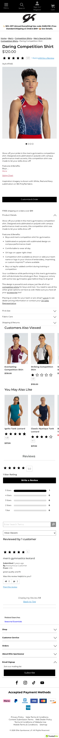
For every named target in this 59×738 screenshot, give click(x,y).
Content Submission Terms (21, 719)
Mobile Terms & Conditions (25, 724)
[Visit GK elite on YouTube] (42, 682)
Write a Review (46, 58)
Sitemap (43, 724)
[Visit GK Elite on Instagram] (25, 682)
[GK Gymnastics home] (29, 18)
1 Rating (35, 58)
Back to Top (29, 601)
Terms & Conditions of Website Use (30, 722)
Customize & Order (29, 199)
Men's (10, 38)
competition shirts (10, 287)
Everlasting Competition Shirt (14, 368)
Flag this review (10, 587)
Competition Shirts (23, 38)
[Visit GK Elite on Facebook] (16, 682)
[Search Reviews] (53, 524)
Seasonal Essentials (13, 621)
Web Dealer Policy (43, 719)
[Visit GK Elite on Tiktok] (33, 682)
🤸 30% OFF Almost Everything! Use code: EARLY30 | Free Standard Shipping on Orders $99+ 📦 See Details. (29, 27)
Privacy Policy (17, 717)
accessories (12, 292)
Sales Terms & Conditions (37, 717)
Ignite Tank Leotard (15, 428)
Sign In (37, 7)
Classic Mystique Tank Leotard (42, 430)
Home (4, 38)
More (4, 171)
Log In (46, 298)
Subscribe (29, 673)
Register (37, 9)
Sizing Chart (7, 175)
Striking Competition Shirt (42, 368)
